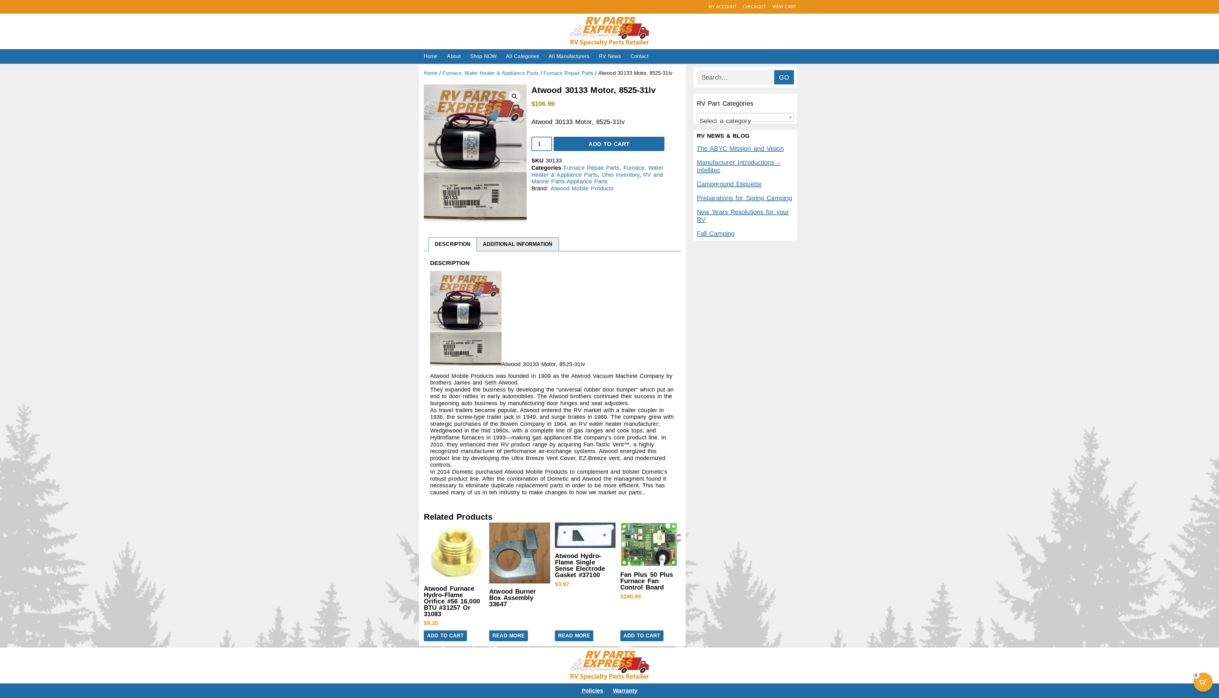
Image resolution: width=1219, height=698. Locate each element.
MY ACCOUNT (722, 6)
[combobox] (745, 117)
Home (430, 56)
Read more (508, 635)
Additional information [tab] (518, 244)
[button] (514, 96)
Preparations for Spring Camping (744, 197)
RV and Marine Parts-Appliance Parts (597, 178)
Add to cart (609, 144)
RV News (610, 56)
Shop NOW (483, 56)
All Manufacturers (569, 56)
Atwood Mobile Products (582, 188)
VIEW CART (784, 6)
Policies (592, 691)
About (454, 56)
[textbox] (745, 120)
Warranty (625, 691)
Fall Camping (716, 233)
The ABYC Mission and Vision (740, 148)
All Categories (522, 56)
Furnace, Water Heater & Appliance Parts (491, 73)
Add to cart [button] (445, 635)
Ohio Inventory (620, 175)
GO (784, 77)
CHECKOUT (754, 6)
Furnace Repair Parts (568, 73)
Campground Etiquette (729, 184)
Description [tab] (452, 244)
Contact (639, 56)
